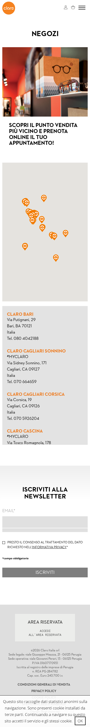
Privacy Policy (43, 691)
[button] (65, 233)
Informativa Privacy (49, 547)
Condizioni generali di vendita (44, 684)
